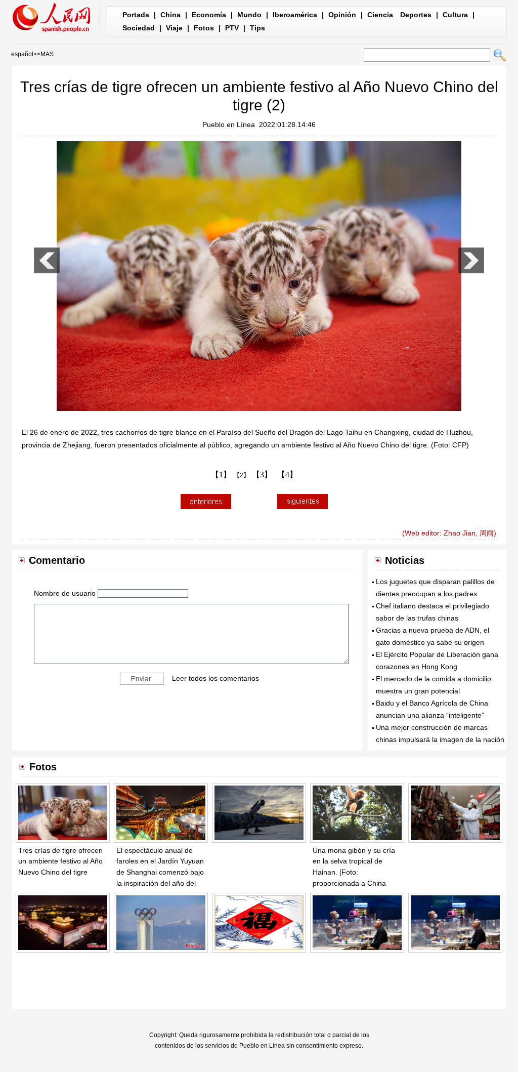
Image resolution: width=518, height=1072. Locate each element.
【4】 (287, 474)
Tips (257, 28)
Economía (209, 15)
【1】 (221, 474)
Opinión (342, 15)
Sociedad (138, 28)
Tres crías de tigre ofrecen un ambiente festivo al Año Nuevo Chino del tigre (60, 861)
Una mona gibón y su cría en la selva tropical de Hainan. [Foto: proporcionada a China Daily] (354, 872)
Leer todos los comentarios (215, 678)
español (22, 54)
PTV (232, 28)
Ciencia (380, 15)
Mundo (249, 15)
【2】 (241, 475)
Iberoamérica (295, 15)
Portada (135, 15)
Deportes (415, 15)
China (170, 15)
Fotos (204, 28)
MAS (47, 54)
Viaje (174, 28)
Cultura (455, 15)
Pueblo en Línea (228, 124)
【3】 (262, 474)
